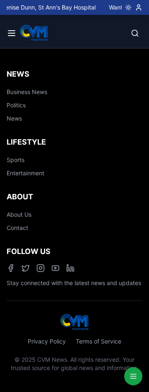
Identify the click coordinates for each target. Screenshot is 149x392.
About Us (19, 214)
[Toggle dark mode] (127, 7)
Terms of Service (98, 341)
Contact (17, 227)
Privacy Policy (47, 341)
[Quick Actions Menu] (133, 376)
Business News (27, 91)
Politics (16, 105)
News (14, 118)
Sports (15, 159)
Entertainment (25, 173)
